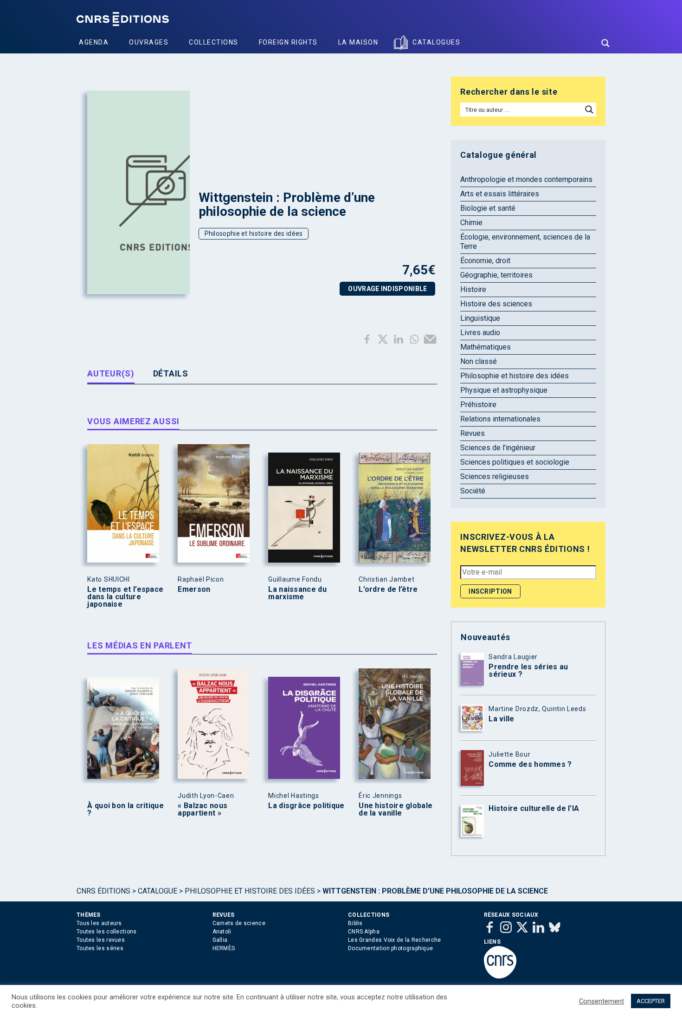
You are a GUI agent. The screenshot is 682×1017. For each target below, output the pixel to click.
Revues (472, 433)
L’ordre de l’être (388, 589)
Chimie (471, 222)
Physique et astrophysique (503, 390)
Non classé (478, 361)
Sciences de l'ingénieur (497, 447)
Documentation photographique (390, 948)
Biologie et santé (487, 208)
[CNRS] (500, 976)
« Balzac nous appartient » (202, 809)
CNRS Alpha (364, 931)
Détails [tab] (170, 373)
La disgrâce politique (306, 806)
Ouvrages (148, 42)
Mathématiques (485, 347)
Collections (213, 42)
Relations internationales (500, 419)
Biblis (355, 923)
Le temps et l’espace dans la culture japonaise (125, 597)
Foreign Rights (288, 42)
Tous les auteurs (99, 923)
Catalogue (157, 891)
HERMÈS (223, 948)
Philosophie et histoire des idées (254, 233)
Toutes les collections (107, 931)
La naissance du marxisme (297, 593)
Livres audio (480, 332)
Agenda (94, 42)
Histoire (473, 289)
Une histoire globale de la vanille (395, 809)
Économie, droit (485, 260)
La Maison (358, 42)
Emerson (194, 589)
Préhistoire (478, 404)
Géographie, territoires (496, 275)
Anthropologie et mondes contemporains (526, 179)
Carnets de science (238, 923)
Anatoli (222, 931)
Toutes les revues (101, 940)
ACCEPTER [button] (651, 1001)
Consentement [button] (601, 1001)
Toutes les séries (100, 948)
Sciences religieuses (494, 476)
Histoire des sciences (496, 303)
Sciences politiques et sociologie (514, 462)
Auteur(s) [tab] (110, 373)
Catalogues (436, 42)
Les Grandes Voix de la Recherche (394, 940)
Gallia (220, 940)
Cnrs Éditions (103, 891)
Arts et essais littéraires (499, 193)
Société (472, 490)
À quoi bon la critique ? (125, 809)
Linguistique (480, 318)
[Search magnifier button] (605, 43)
